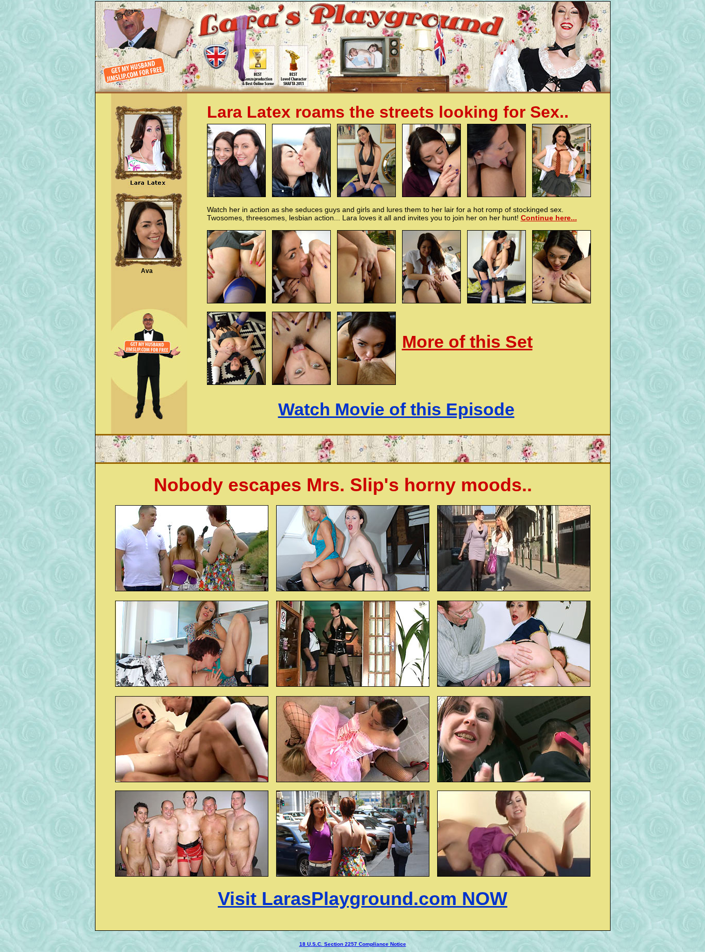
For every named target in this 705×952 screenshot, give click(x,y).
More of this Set (467, 341)
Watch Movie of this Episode (396, 409)
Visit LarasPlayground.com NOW (362, 898)
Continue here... (549, 218)
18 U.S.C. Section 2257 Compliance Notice (352, 944)
